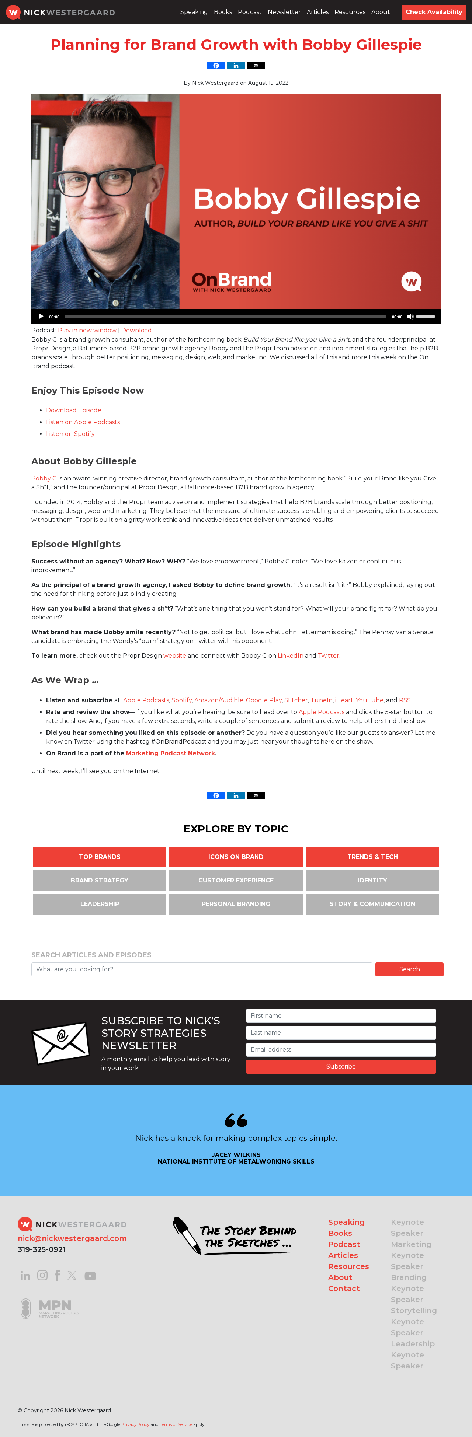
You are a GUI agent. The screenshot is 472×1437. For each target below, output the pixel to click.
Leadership (99, 904)
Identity (372, 880)
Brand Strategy (99, 880)
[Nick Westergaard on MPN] (51, 1299)
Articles (318, 11)
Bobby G (44, 478)
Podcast (250, 11)
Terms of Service (176, 1424)
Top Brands (100, 856)
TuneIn (321, 700)
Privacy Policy (135, 1424)
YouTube (370, 700)
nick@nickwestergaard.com (72, 1238)
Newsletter (284, 11)
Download (136, 330)
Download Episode (73, 410)
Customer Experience (236, 880)
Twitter (328, 655)
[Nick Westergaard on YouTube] (90, 1274)
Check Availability (434, 11)
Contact (344, 1288)
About (380, 11)
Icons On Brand (236, 856)
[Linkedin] (236, 65)
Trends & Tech (372, 856)
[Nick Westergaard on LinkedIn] (25, 1274)
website (174, 655)
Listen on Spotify (70, 433)
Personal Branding (236, 904)
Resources (349, 11)
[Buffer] (256, 65)
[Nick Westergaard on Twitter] (72, 1274)
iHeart (344, 700)
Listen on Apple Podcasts (83, 422)
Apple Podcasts (146, 700)
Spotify (181, 700)
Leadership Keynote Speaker (413, 1354)
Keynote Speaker (407, 1228)
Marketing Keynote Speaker (411, 1255)
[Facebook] (216, 65)
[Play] (41, 316)
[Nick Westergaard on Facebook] (57, 1274)
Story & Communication (372, 904)
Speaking (194, 11)
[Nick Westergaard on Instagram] (42, 1274)
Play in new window (87, 330)
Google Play (264, 700)
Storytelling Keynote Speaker (414, 1321)
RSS (405, 700)
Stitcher (296, 700)
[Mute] (410, 316)
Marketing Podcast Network (170, 753)
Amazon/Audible (218, 700)
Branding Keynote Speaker (409, 1288)
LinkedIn (290, 655)
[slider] (426, 315)
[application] (236, 316)
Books (223, 11)
